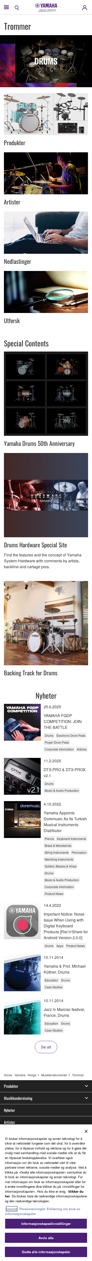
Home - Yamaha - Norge (20, 1075)
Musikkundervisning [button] (18, 1098)
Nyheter (9, 1110)
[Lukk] (86, 1131)
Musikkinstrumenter (54, 1075)
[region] (46, 1192)
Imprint (11, 1208)
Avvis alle (46, 1237)
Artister (9, 1122)
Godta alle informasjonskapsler (46, 1251)
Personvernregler (32, 1208)
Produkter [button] (11, 1086)
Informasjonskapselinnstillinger (46, 1223)
